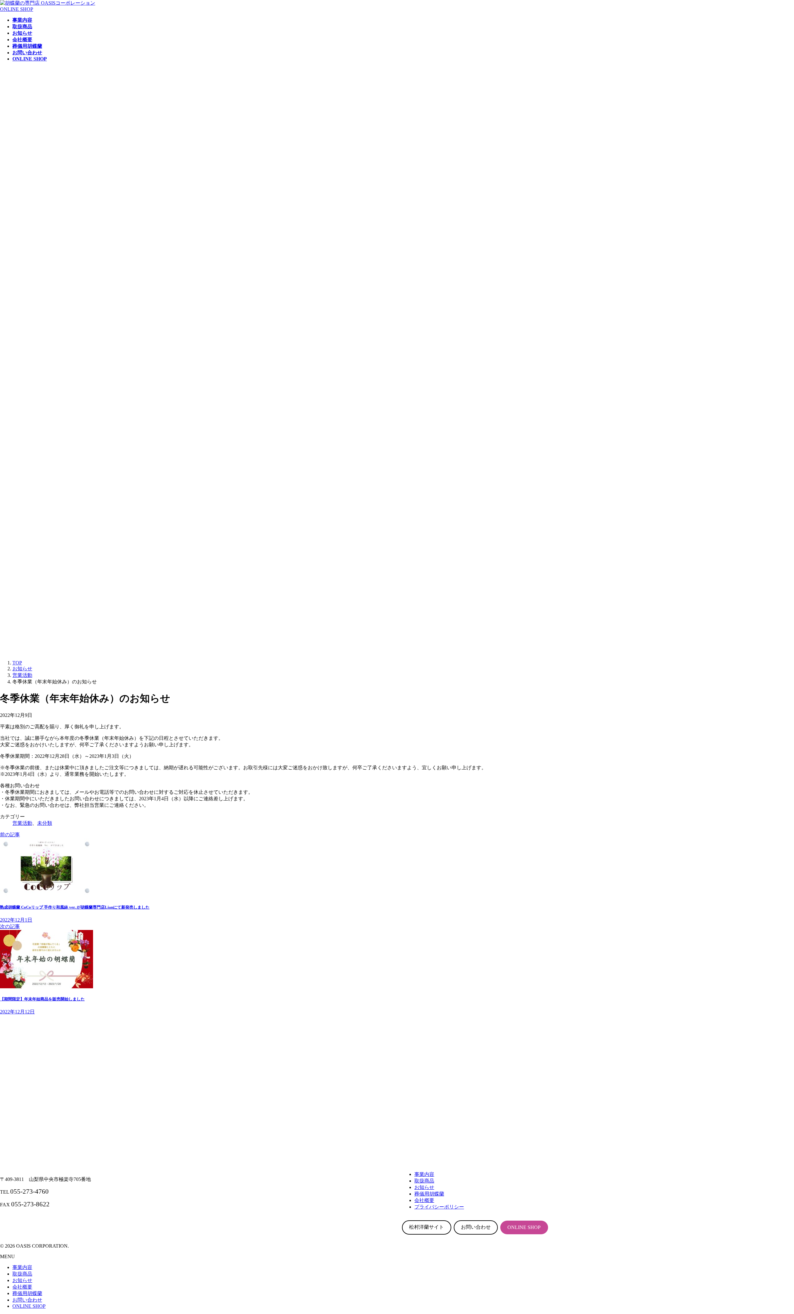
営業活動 (22, 823)
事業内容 (22, 1267)
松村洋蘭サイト (426, 1227)
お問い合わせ (476, 1227)
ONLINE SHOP (16, 9)
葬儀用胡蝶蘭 (27, 1293)
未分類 (44, 823)
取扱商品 (22, 1273)
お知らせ (22, 1280)
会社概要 (22, 1286)
